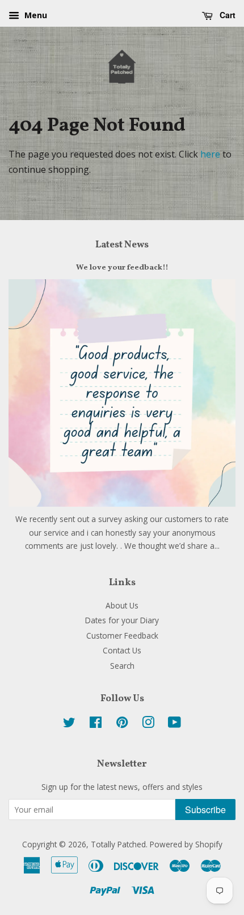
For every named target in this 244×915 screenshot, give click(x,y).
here (210, 154)
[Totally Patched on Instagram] (148, 724)
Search (122, 665)
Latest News (122, 244)
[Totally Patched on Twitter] (69, 724)
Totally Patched (118, 844)
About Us (122, 605)
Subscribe (205, 809)
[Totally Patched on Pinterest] (122, 724)
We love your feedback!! (122, 267)
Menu (34, 15)
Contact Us (122, 650)
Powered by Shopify (186, 844)
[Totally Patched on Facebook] (95, 724)
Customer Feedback (122, 635)
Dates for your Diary (122, 620)
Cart (226, 14)
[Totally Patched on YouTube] (174, 724)
